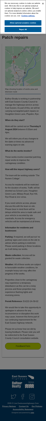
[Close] (43, 3)
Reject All (23, 29)
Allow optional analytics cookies (23, 23)
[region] (23, 17)
